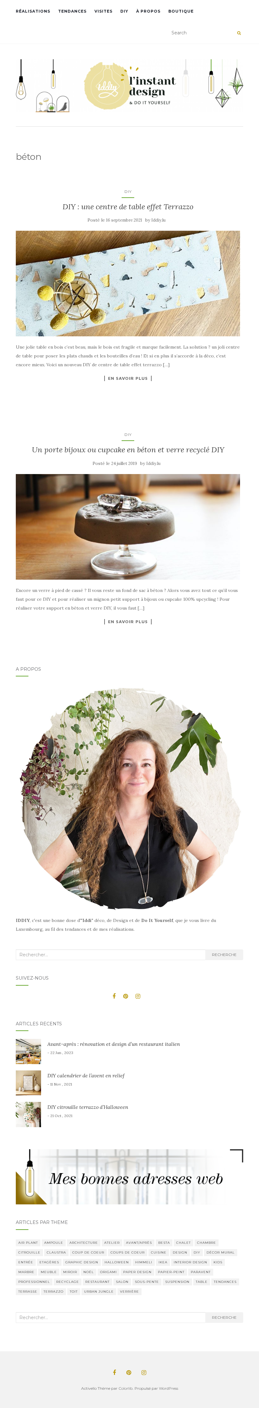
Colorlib (125, 1388)
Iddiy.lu (158, 220)
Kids (218, 1262)
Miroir (70, 1272)
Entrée (25, 1262)
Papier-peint (171, 1272)
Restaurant (97, 1282)
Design (180, 1252)
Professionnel (34, 1282)
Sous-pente (147, 1282)
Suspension (177, 1282)
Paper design (137, 1272)
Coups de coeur (128, 1252)
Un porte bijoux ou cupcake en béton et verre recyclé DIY (128, 450)
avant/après (139, 1243)
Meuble (49, 1272)
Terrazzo (53, 1291)
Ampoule (53, 1243)
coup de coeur (88, 1252)
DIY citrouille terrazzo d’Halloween (87, 1107)
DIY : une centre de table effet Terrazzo (128, 206)
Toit (74, 1291)
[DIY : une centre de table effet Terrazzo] (128, 283)
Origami (108, 1272)
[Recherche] (239, 33)
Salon (122, 1282)
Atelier (112, 1243)
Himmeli (143, 1262)
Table (202, 1282)
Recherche (224, 954)
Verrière (129, 1291)
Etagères (49, 1262)
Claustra (56, 1252)
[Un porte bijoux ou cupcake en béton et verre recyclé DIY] (128, 527)
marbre (26, 1272)
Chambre (206, 1243)
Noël (88, 1272)
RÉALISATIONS (33, 11)
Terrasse (27, 1291)
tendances (225, 1282)
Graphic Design (81, 1262)
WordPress (168, 1388)
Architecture (83, 1243)
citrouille (29, 1252)
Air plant (28, 1243)
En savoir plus (128, 378)
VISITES (103, 11)
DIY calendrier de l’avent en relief (85, 1075)
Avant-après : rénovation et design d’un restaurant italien (113, 1044)
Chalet (183, 1243)
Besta (164, 1243)
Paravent (201, 1272)
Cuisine (158, 1252)
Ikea (163, 1262)
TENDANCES (72, 11)
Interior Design (190, 1262)
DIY (124, 11)
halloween (117, 1262)
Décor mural (221, 1252)
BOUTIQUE (181, 11)
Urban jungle (99, 1291)
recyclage (67, 1282)
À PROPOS (148, 11)
